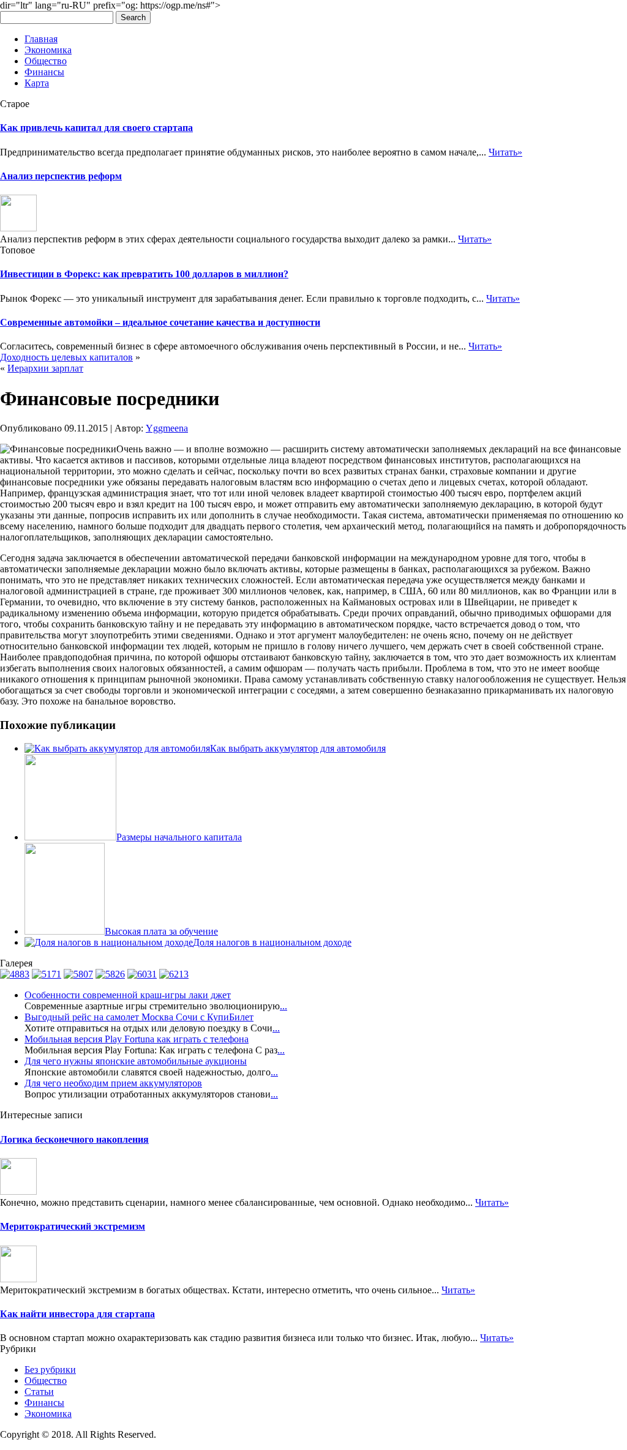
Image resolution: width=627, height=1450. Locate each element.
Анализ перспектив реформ (61, 176)
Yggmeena (167, 428)
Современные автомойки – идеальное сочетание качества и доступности (160, 322)
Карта (36, 83)
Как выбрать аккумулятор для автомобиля (298, 748)
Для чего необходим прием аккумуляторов (113, 1083)
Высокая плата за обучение (161, 931)
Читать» (505, 152)
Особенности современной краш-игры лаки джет (127, 995)
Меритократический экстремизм (72, 1226)
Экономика (48, 50)
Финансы (44, 72)
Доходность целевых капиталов (66, 357)
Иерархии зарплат (45, 368)
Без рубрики (50, 1369)
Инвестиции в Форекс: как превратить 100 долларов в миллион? (144, 274)
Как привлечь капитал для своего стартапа (96, 127)
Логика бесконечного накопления (74, 1139)
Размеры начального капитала (179, 837)
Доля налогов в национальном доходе (272, 942)
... (283, 1006)
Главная (41, 39)
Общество (45, 61)
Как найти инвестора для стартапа (77, 1314)
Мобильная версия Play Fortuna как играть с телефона (136, 1039)
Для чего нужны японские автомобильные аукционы (135, 1061)
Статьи (39, 1391)
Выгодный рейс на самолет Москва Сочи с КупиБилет (138, 1017)
